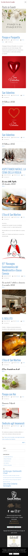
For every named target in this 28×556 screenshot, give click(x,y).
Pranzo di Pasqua (13, 479)
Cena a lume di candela (9, 437)
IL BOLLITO (7, 318)
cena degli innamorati (19, 437)
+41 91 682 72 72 (14, 521)
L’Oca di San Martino (11, 214)
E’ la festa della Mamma (8, 456)
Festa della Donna (7, 460)
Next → (24, 442)
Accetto (10, 553)
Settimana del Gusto (6, 481)
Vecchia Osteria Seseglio (10, 485)
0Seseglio (17, 39)
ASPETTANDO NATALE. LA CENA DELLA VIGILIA (14, 170)
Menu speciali (5, 479)
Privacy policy (16, 553)
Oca (9, 479)
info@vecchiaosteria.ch (14, 523)
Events (3, 41)
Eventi (23, 39)
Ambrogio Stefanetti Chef (12, 472)
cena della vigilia (6, 477)
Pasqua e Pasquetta (11, 37)
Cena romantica (5, 439)
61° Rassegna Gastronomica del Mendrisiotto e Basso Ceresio (12, 268)
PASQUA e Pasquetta (8, 465)
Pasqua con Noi (9, 394)
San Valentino (8, 93)
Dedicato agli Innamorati (13, 423)
